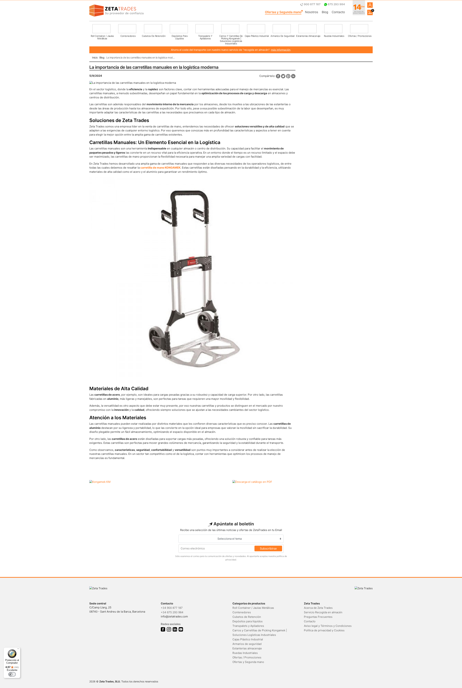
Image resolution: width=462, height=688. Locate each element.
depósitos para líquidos (179, 37)
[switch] (12, 674)
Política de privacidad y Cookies (324, 630)
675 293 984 (336, 4)
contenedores (128, 35)
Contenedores (241, 612)
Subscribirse (268, 548)
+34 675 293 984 (172, 612)
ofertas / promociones (360, 35)
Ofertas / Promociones (246, 657)
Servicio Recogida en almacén (323, 612)
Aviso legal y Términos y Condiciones (328, 626)
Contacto (338, 12)
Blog (325, 12)
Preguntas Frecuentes (318, 617)
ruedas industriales (334, 35)
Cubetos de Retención (246, 617)
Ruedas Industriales (245, 653)
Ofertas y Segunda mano (283, 12)
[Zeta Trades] (116, 11)
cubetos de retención (153, 35)
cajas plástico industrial (257, 35)
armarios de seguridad (283, 35)
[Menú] (18, 649)
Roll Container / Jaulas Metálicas (253, 607)
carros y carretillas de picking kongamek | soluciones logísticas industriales (231, 38)
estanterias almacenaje (308, 35)
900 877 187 (312, 4)
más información (280, 49)
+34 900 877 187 (172, 607)
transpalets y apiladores (205, 37)
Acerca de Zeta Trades (318, 607)
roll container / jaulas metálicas (102, 37)
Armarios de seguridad (246, 644)
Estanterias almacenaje (247, 648)
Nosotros (311, 12)
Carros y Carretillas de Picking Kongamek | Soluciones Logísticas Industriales (259, 633)
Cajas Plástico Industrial (247, 639)
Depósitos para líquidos (247, 621)
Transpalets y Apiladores (248, 626)
